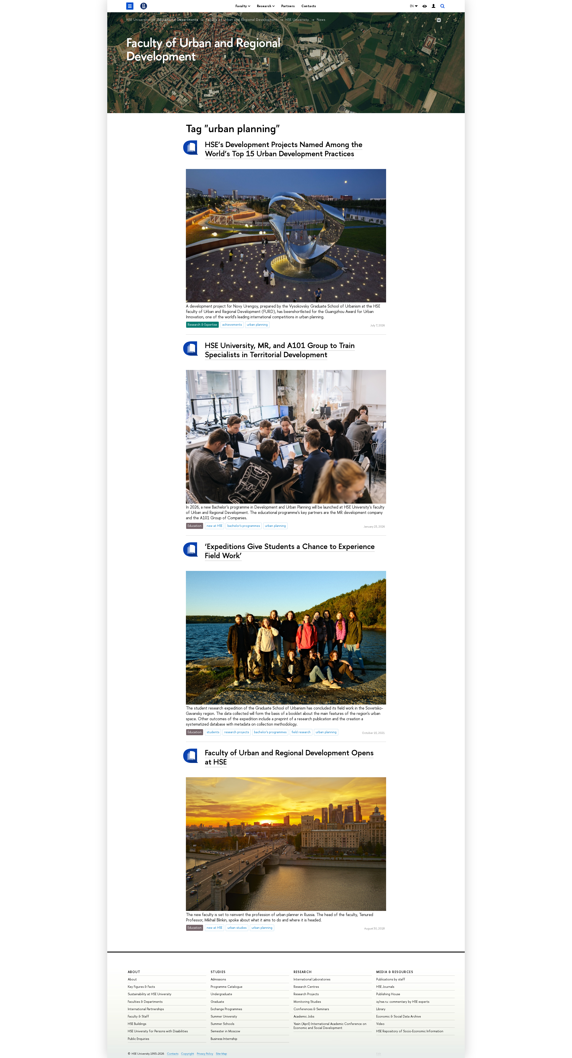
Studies (218, 972)
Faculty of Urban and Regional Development (242, 19)
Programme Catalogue (226, 986)
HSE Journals (385, 986)
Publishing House (388, 994)
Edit (378, 1054)
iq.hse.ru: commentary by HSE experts (402, 1001)
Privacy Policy (205, 1054)
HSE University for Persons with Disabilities (158, 1031)
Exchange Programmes (226, 1009)
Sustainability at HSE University (149, 994)
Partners (288, 6)
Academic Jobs (304, 1016)
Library (380, 1009)
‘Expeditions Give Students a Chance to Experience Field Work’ (290, 551)
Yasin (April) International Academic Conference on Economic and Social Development (330, 1026)
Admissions (218, 979)
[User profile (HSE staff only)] (433, 6)
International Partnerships (146, 1009)
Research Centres (306, 986)
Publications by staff (390, 979)
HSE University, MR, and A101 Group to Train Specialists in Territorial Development (280, 350)
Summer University (224, 1016)
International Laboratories (312, 979)
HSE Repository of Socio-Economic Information (409, 1031)
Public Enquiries (138, 1039)
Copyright (187, 1054)
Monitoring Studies (307, 1001)
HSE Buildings (137, 1024)
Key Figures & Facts (141, 986)
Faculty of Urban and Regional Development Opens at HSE (289, 757)
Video (380, 1024)
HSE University (138, 19)
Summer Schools (222, 1024)
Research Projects (306, 994)
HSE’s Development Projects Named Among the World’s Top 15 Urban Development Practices (283, 149)
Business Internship (224, 1039)
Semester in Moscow (225, 1031)
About (134, 972)
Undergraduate (221, 994)
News (321, 19)
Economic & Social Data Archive (398, 1016)
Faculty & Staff (138, 1016)
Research (303, 972)
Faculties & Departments (145, 1001)
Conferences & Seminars (311, 1009)
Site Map (221, 1054)
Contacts (308, 6)
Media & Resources (394, 972)
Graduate (217, 1001)
